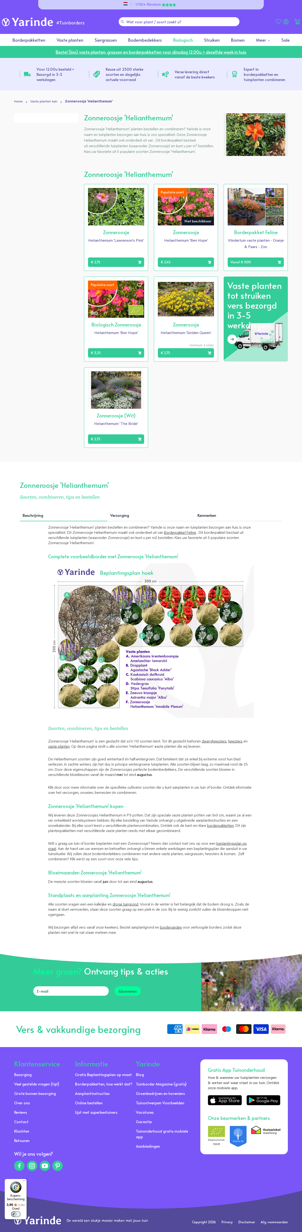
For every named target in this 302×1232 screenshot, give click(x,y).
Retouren (21, 1140)
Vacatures (145, 1112)
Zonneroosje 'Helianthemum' (89, 101)
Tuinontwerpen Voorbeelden (160, 1102)
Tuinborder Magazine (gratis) (161, 1083)
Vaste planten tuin (43, 101)
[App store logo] (225, 1100)
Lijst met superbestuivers (96, 1112)
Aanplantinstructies (92, 1093)
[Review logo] (238, 1136)
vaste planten (59, 747)
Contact (21, 1121)
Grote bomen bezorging (35, 1093)
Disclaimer (246, 1222)
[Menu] (24, 1182)
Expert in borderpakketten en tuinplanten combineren (264, 74)
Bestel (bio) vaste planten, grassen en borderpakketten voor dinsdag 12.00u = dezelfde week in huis (151, 52)
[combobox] (179, 21)
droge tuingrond (125, 904)
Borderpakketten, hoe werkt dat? (103, 1083)
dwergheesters (214, 741)
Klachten (21, 1131)
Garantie (144, 1121)
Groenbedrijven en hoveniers (160, 1093)
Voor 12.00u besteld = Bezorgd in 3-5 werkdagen (55, 74)
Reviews (20, 1112)
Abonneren (127, 991)
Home (18, 101)
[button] (297, 21)
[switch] (16, 1214)
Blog (140, 1074)
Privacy (227, 1222)
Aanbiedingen (148, 1146)
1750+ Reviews (148, 5)
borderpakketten (220, 826)
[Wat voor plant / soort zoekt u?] (122, 21)
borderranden (171, 928)
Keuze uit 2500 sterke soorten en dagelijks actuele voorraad (124, 74)
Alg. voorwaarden (274, 1222)
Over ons (22, 1102)
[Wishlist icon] (139, 192)
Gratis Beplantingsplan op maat (103, 1074)
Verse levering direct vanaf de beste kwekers (195, 74)
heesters (235, 741)
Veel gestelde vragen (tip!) (36, 1083)
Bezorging (23, 1074)
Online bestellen (89, 1102)
